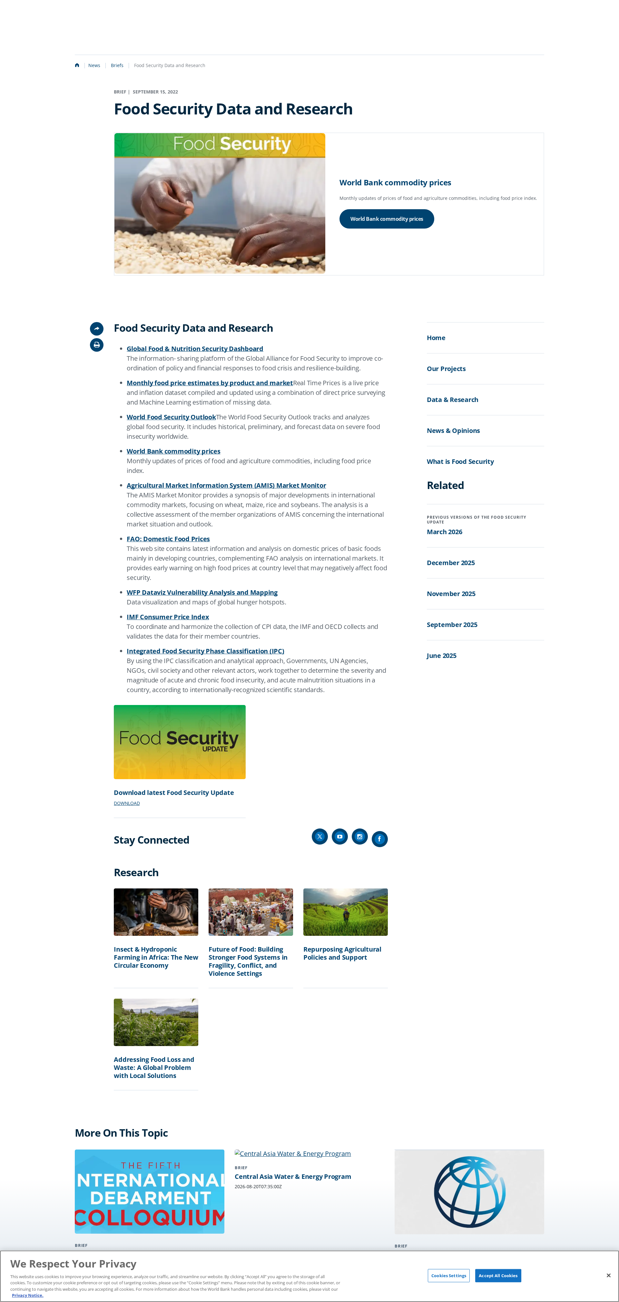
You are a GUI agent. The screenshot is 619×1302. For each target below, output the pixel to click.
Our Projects (446, 368)
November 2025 (451, 593)
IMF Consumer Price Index (168, 616)
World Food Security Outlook (171, 417)
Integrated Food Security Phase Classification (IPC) (205, 651)
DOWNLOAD (127, 803)
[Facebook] (380, 839)
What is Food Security (460, 461)
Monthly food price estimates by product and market (210, 382)
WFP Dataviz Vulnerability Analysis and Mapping (202, 592)
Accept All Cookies (498, 1275)
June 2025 (442, 655)
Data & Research (452, 399)
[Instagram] (360, 836)
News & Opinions (453, 430)
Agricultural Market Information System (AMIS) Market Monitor (226, 485)
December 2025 (451, 562)
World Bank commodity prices (386, 218)
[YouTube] (340, 836)
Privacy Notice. (28, 1295)
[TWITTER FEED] (320, 836)
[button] (96, 345)
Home (436, 337)
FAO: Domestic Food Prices (168, 538)
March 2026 (444, 531)
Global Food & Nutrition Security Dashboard (195, 348)
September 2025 (452, 624)
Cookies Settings (448, 1275)
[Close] (609, 1275)
